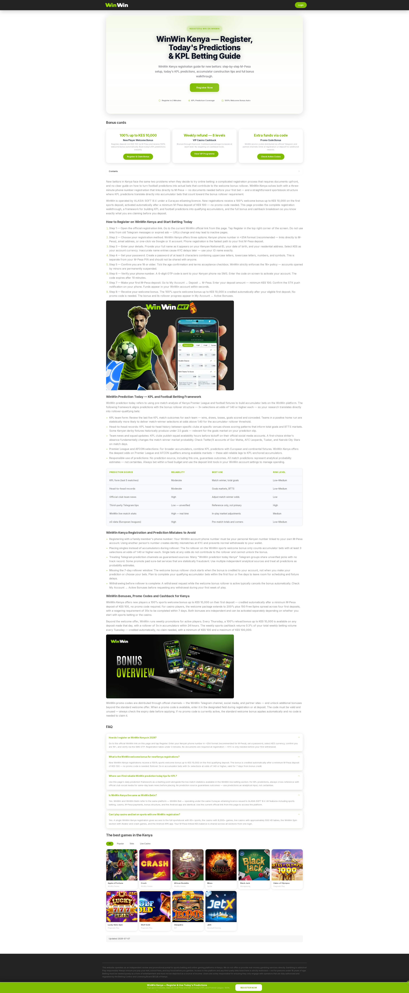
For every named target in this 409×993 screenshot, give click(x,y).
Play (121, 862)
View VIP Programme (204, 154)
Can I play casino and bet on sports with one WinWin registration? (144, 814)
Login (301, 5)
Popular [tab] (120, 844)
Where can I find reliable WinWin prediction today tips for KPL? (143, 776)
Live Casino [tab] (145, 844)
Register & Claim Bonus (138, 156)
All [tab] (110, 844)
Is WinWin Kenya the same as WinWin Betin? (133, 795)
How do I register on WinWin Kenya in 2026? (132, 737)
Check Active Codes (271, 156)
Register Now (204, 87)
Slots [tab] (132, 844)
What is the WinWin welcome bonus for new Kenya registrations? (144, 757)
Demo (121, 868)
